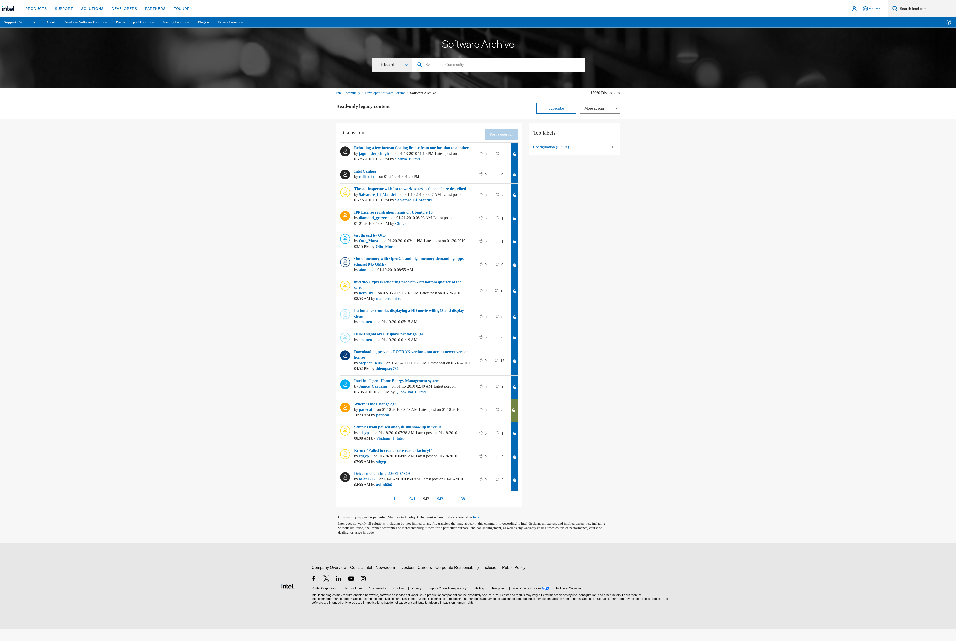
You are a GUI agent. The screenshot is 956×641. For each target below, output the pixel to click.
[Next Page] (475, 511)
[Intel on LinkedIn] (338, 591)
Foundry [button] (177, 8)
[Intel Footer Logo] (287, 597)
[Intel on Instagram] (363, 591)
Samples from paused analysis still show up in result (404, 439)
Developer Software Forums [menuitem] (87, 22)
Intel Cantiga (366, 177)
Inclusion (492, 579)
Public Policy (514, 579)
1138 (462, 510)
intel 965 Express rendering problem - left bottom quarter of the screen (411, 296)
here (480, 529)
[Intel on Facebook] (314, 591)
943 (440, 510)
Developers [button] (121, 8)
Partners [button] (150, 8)
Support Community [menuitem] (20, 22)
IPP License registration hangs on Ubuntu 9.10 (398, 224)
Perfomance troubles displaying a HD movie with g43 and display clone (408, 325)
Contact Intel (361, 579)
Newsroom (386, 579)
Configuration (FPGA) (552, 147)
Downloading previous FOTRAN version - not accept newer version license (409, 366)
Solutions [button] (90, 8)
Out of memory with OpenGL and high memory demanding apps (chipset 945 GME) (409, 273)
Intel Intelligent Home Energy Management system (402, 392)
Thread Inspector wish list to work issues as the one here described (407, 198)
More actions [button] (595, 109)
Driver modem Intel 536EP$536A (385, 485)
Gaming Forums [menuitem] (184, 22)
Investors (407, 579)
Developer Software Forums (389, 93)
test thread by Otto (372, 247)
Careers (426, 579)
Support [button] (62, 8)
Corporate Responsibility (458, 579)
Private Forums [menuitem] (242, 22)
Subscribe (556, 109)
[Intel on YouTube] (351, 591)
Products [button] (35, 8)
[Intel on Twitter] (326, 591)
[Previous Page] (382, 511)
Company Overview (329, 579)
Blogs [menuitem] (213, 22)
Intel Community (349, 93)
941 (410, 510)
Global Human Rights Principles (618, 610)
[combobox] (500, 65)
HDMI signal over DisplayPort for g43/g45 (393, 346)
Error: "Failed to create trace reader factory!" (396, 462)
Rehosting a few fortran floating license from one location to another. (411, 151)
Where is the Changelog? (377, 415)
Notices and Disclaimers (401, 610)
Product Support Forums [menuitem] (140, 22)
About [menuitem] (52, 22)
